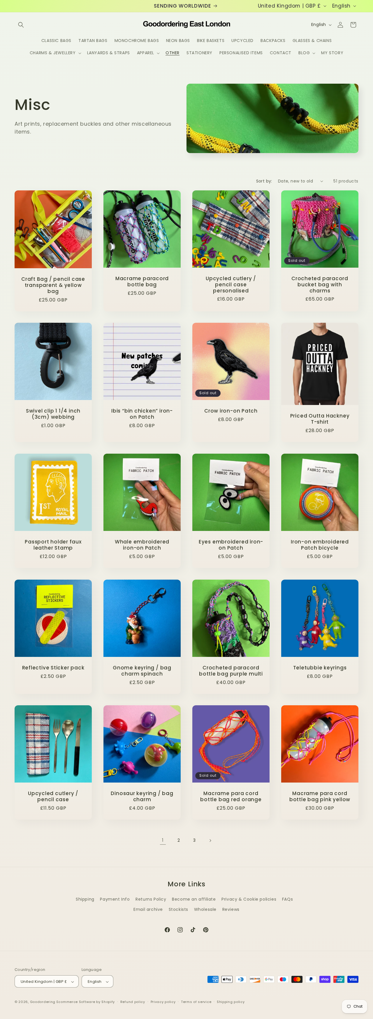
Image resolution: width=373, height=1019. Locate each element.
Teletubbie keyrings (320, 668)
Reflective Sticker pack (53, 668)
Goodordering (42, 1002)
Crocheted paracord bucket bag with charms (319, 285)
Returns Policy (151, 899)
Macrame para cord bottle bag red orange (230, 796)
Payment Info (115, 899)
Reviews (231, 909)
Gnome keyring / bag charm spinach (142, 671)
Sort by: (264, 181)
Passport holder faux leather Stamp (53, 545)
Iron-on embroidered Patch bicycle (320, 545)
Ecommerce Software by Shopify (86, 1002)
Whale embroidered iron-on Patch (142, 545)
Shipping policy (231, 1001)
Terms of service (196, 1001)
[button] (21, 24)
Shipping (85, 899)
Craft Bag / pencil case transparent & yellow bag (53, 285)
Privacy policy (163, 1001)
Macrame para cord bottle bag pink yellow (319, 796)
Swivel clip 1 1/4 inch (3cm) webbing (53, 414)
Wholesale (205, 909)
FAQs (287, 899)
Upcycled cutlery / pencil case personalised (231, 285)
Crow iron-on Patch (231, 411)
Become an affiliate (194, 899)
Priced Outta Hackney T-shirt (320, 419)
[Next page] (210, 840)
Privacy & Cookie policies (248, 899)
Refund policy (132, 1001)
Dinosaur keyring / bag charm (142, 796)
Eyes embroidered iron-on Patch (231, 545)
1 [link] (163, 840)
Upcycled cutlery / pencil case (53, 796)
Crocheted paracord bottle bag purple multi (231, 671)
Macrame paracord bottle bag (142, 282)
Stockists (178, 909)
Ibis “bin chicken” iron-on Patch (142, 414)
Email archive (148, 909)
